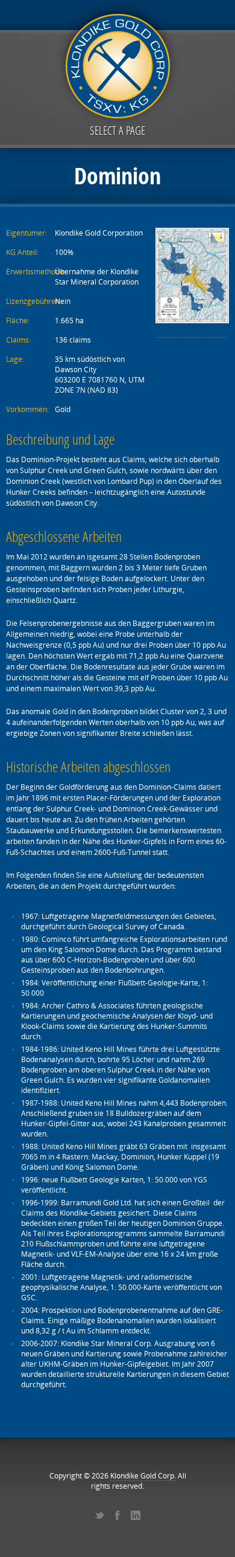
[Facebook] (117, 1515)
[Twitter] (99, 1515)
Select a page (117, 130)
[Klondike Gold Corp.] (117, 64)
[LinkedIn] (136, 1515)
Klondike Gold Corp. (143, 1476)
